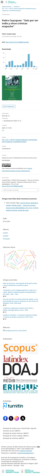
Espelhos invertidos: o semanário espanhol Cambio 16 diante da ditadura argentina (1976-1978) (20, 316)
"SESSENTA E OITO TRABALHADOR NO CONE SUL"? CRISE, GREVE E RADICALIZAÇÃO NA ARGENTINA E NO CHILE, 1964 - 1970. (20, 292)
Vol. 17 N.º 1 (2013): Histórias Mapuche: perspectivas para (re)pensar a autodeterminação (19, 9)
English (5, 233)
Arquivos (16, 6)
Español (5, 236)
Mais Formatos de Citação (11, 190)
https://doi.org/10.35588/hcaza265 (17, 42)
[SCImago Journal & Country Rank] (14, 331)
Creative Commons (26, 451)
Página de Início (6, 6)
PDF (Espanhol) (9, 106)
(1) (3, 130)
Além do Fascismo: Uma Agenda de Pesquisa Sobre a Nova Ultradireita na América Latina (20, 284)
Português (6, 239)
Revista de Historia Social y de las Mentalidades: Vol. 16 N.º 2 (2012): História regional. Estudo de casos (22, 207)
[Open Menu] (2, 2)
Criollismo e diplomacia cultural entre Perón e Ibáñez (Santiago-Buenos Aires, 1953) (18, 309)
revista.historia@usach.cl (25, 453)
